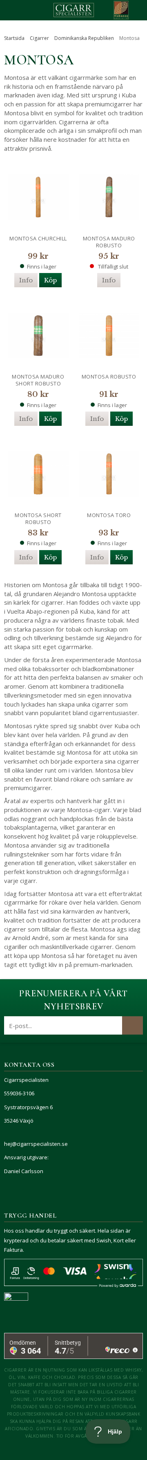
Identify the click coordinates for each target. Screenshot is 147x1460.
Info (26, 280)
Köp (50, 280)
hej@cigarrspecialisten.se (36, 1143)
